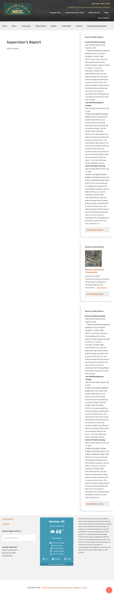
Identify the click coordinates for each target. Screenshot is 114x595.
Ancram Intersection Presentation (94, 271)
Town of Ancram (48, 587)
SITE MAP (6, 524)
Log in (84, 587)
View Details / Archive (94, 230)
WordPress (77, 587)
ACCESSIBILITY (8, 519)
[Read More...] (102, 287)
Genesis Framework (64, 587)
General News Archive (94, 294)
